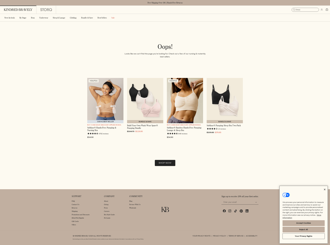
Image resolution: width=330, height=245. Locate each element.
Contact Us (75, 204)
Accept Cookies (303, 223)
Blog (130, 201)
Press (106, 208)
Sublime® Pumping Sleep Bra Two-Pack (224, 125)
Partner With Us (134, 204)
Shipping (75, 211)
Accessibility (251, 236)
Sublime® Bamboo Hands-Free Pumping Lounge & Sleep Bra (184, 129)
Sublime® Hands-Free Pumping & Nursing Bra (101, 129)
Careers (106, 211)
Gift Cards (75, 221)
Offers (74, 225)
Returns (74, 208)
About (106, 201)
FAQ (73, 201)
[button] (23, 17)
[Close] (325, 189)
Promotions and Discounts (80, 215)
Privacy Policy (219, 236)
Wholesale (132, 208)
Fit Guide (107, 218)
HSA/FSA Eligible (78, 218)
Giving (106, 204)
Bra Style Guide (109, 215)
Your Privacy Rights (201, 236)
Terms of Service (235, 236)
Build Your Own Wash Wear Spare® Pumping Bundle (142, 126)
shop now (165, 163)
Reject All (303, 229)
